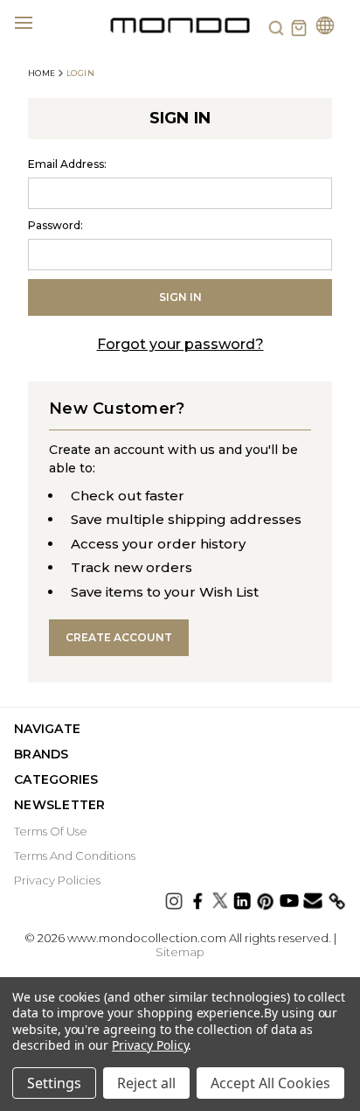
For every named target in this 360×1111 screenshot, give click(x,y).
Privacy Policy (150, 1045)
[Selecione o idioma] (325, 27)
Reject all (146, 1083)
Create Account (119, 637)
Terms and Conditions (74, 856)
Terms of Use (50, 831)
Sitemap (180, 952)
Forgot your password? (180, 344)
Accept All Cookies (270, 1083)
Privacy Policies (57, 880)
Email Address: (67, 164)
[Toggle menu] (34, 21)
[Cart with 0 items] (299, 28)
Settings (54, 1083)
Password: (55, 225)
